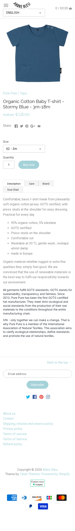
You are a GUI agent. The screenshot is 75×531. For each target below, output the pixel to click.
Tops (23, 93)
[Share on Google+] (32, 125)
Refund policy (12, 444)
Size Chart (13, 189)
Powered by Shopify (55, 474)
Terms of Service (15, 439)
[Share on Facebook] (16, 125)
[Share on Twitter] (21, 125)
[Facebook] (35, 397)
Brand (46, 183)
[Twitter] (28, 397)
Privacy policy (13, 429)
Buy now (28, 165)
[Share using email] (39, 125)
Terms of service (15, 434)
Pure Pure (10, 93)
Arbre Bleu (50, 470)
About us (9, 413)
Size (6, 141)
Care (31, 183)
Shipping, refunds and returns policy (28, 424)
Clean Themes (30, 474)
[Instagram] (48, 397)
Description (14, 183)
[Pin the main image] (26, 125)
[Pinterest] (41, 397)
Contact (8, 418)
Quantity (8, 157)
